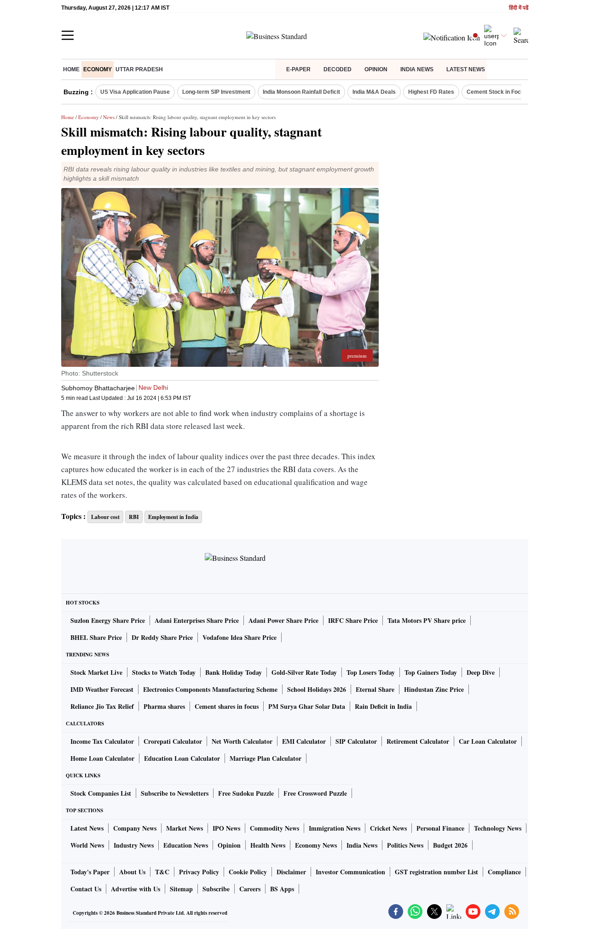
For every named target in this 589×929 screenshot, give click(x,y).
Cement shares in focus (227, 706)
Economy (97, 69)
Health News (267, 845)
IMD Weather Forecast (101, 689)
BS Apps (282, 889)
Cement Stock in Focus (497, 92)
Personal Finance (440, 828)
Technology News (497, 828)
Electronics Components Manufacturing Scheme (210, 689)
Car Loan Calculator (488, 741)
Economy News (316, 845)
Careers (249, 889)
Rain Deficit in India (383, 706)
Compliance (504, 872)
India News (416, 69)
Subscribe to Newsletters (174, 793)
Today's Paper (90, 872)
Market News (184, 828)
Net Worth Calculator (242, 741)
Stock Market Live (96, 672)
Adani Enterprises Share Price (197, 620)
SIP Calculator (356, 741)
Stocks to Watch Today (164, 672)
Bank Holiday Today (233, 672)
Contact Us (85, 889)
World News (87, 845)
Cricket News (388, 828)
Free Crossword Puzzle (315, 793)
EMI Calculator (304, 741)
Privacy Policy (199, 872)
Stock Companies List (100, 793)
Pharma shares (164, 706)
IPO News (226, 828)
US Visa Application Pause (135, 92)
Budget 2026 (450, 845)
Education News (185, 845)
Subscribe (216, 889)
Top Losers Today (370, 672)
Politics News (405, 845)
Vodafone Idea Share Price (239, 637)
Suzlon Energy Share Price (107, 620)
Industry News (134, 845)
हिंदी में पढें (518, 8)
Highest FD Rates (431, 92)
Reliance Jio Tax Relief (102, 706)
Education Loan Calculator (182, 758)
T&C (162, 872)
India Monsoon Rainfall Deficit (301, 92)
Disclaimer (291, 872)
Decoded (337, 69)
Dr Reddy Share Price (162, 637)
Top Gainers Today (430, 672)
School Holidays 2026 (316, 689)
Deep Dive (481, 672)
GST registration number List (436, 872)
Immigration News (334, 828)
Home (71, 69)
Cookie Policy (248, 872)
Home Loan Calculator (102, 758)
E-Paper (298, 69)
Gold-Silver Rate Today (304, 672)
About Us (132, 872)
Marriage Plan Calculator (265, 758)
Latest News (465, 69)
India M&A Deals (374, 92)
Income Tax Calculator (102, 741)
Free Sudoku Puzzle (246, 793)
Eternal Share (375, 689)
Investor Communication (350, 872)
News (109, 117)
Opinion (375, 69)
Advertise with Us (135, 889)
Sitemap (181, 889)
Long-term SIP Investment (216, 92)
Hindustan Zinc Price (434, 689)
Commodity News (274, 828)
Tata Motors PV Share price (426, 620)
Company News (134, 828)
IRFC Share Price (353, 620)
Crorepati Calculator (173, 741)
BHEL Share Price (96, 637)
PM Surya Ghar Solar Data (306, 706)
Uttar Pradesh (139, 69)
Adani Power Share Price (283, 620)
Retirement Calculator (418, 741)
